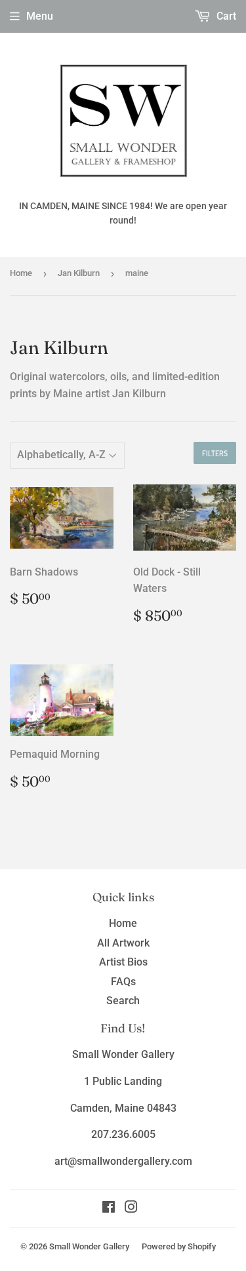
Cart (225, 16)
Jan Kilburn (79, 273)
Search (123, 1000)
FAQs (123, 981)
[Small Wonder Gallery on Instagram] (131, 1208)
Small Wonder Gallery (89, 1246)
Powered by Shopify (179, 1246)
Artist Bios (123, 962)
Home (21, 273)
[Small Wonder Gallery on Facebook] (108, 1208)
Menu (39, 16)
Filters (215, 453)
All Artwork (123, 943)
